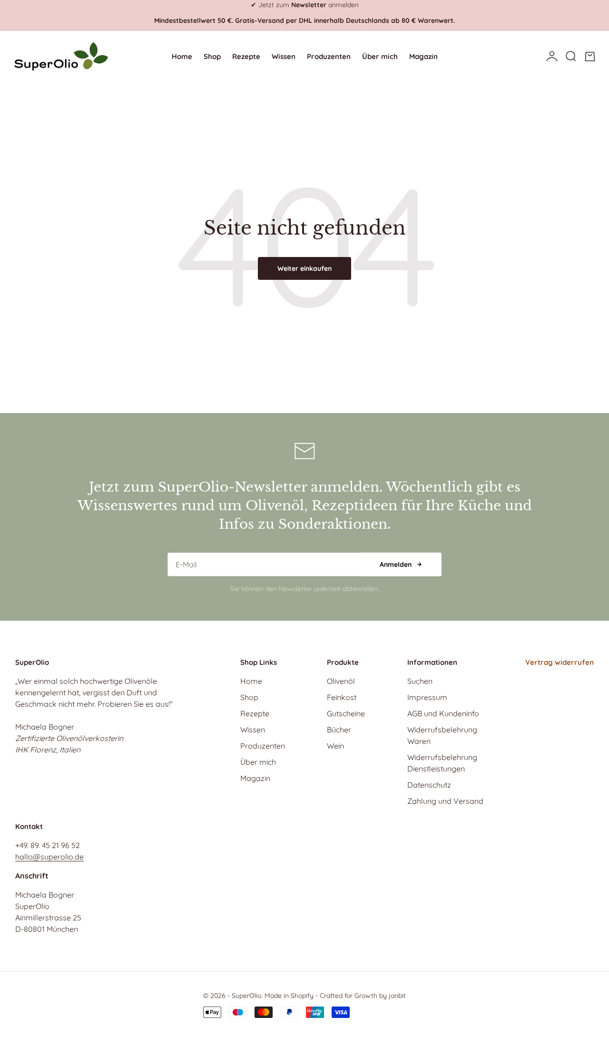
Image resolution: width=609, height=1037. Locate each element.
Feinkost (341, 697)
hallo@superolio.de (49, 856)
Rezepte (246, 56)
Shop (212, 56)
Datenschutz (429, 785)
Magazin (423, 56)
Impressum (427, 697)
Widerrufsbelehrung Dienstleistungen (442, 762)
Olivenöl (341, 681)
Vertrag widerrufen (559, 662)
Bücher (339, 729)
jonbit (397, 995)
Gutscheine (346, 713)
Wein (335, 746)
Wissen (283, 56)
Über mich (380, 56)
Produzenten (329, 56)
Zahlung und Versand (445, 801)
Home (182, 56)
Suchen (419, 681)
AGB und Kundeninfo (443, 713)
